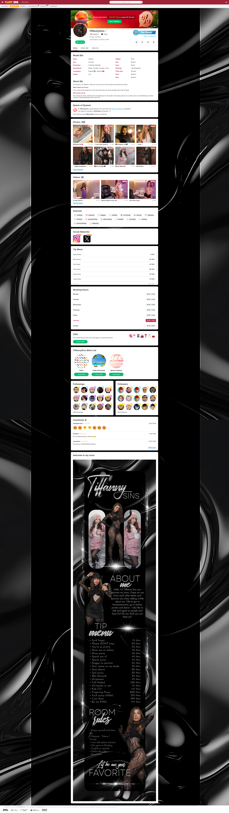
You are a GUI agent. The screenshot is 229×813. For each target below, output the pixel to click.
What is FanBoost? (150, 36)
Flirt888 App (53, 6)
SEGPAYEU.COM (41, 807)
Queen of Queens (117, 109)
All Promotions (33, 6)
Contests (43, 6)
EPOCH (33, 807)
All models (5, 6)
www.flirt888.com (21, 807)
